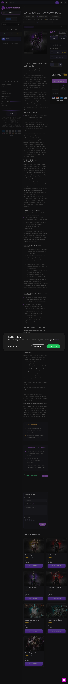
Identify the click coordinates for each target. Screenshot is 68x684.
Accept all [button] (53, 346)
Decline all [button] (38, 346)
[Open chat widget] (64, 680)
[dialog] (34, 342)
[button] (13, 346)
